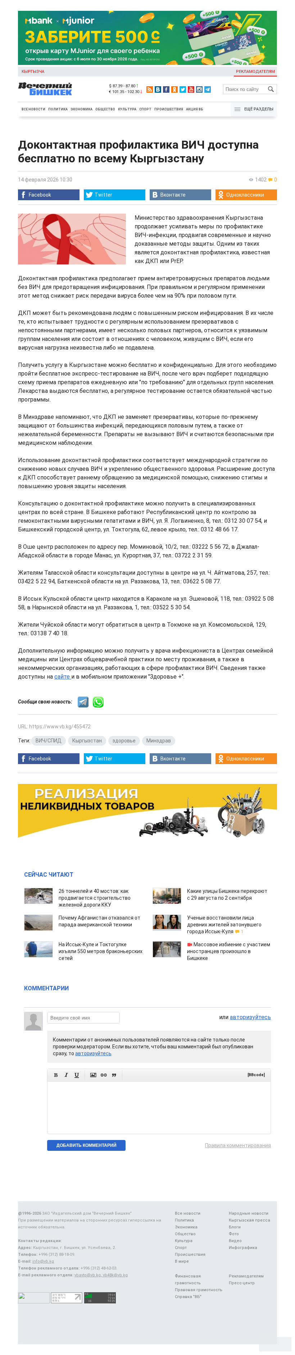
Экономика (81, 109)
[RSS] (149, 89)
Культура (127, 109)
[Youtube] (191, 89)
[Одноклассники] (174, 89)
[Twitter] (183, 89)
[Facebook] (166, 89)
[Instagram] (199, 89)
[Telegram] (207, 89)
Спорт (145, 109)
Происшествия (168, 109)
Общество (105, 109)
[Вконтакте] (158, 89)
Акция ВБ (194, 109)
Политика (58, 109)
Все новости (33, 109)
